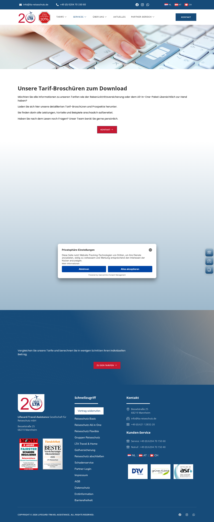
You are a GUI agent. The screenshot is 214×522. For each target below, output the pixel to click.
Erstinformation (84, 494)
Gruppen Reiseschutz (87, 437)
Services (78, 17)
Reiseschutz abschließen (89, 456)
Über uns (98, 17)
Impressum (81, 475)
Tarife (60, 17)
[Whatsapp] (147, 4)
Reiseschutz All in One (88, 425)
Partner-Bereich (141, 17)
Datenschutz (82, 488)
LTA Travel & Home (86, 444)
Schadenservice (84, 462)
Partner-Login (83, 469)
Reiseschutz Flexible (87, 431)
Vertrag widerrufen (89, 411)
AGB (77, 481)
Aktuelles (119, 17)
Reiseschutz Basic (85, 418)
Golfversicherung (85, 450)
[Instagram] (142, 4)
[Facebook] (137, 4)
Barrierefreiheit (84, 500)
